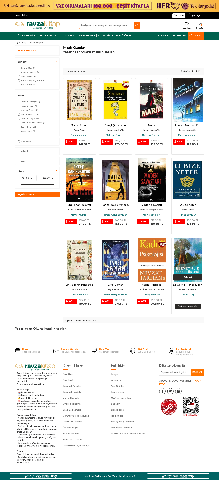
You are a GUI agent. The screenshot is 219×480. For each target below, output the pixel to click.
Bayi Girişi (68, 374)
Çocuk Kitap (105, 35)
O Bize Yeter (188, 205)
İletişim (114, 374)
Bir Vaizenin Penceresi (79, 285)
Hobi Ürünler (124, 35)
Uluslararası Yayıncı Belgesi (77, 445)
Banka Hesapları (71, 398)
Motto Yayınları (79, 214)
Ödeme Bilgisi (70, 427)
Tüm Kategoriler (26, 35)
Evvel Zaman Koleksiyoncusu (115, 285)
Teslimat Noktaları (72, 392)
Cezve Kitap (188, 294)
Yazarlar (163, 35)
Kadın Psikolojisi (152, 285)
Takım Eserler (87, 35)
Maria (151, 125)
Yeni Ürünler (117, 386)
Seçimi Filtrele (25, 194)
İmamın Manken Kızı (187, 125)
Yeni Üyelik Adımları (121, 427)
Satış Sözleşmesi (72, 410)
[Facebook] (162, 391)
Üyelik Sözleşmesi (72, 404)
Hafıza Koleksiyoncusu (115, 205)
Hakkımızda (117, 415)
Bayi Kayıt (68, 380)
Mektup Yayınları (115, 135)
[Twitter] (170, 391)
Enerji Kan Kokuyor (79, 205)
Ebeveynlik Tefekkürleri (187, 285)
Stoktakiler (26, 141)
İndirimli (24, 151)
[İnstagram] (178, 391)
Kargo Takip (21, 15)
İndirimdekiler (118, 392)
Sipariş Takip (118, 410)
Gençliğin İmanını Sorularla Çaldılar (115, 125)
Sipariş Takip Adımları (122, 421)
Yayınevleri (179, 35)
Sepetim (115, 404)
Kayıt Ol (197, 372)
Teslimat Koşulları (72, 386)
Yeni (23, 160)
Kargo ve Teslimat (72, 439)
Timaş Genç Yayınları (115, 214)
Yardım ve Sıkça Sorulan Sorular (128, 433)
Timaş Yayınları (79, 135)
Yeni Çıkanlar (48, 35)
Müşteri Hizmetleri (121, 398)
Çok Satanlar (67, 35)
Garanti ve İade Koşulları (76, 415)
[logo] (37, 25)
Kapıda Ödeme (71, 433)
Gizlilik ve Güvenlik (73, 421)
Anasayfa (23, 42)
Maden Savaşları (151, 205)
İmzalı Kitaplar (27, 50)
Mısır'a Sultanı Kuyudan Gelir (79, 125)
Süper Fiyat (195, 35)
